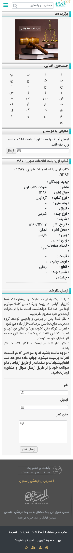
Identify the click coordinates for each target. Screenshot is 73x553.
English (19, 540)
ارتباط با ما (38, 532)
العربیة (30, 540)
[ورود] (40, 548)
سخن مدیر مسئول (57, 532)
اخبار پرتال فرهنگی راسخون (36, 481)
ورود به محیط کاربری (49, 540)
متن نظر (62, 414)
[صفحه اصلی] (46, 548)
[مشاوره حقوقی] (36, 39)
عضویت (13, 532)
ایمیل (64, 400)
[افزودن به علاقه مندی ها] (26, 548)
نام (66, 385)
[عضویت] (33, 548)
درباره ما (24, 532)
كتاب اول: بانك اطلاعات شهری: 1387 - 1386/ (41, 172)
